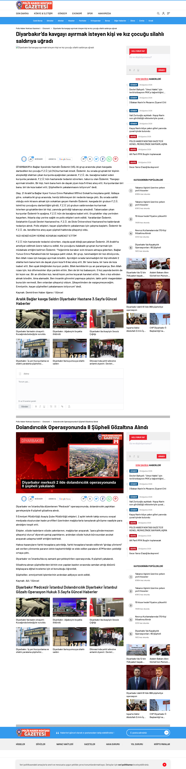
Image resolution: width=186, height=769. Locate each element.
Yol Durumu (137, 744)
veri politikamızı (125, 764)
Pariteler (82, 20)
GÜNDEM (62, 13)
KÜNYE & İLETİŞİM (43, 13)
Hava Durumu (113, 744)
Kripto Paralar (162, 744)
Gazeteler (89, 744)
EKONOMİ (77, 13)
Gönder (24, 406)
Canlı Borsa (37, 20)
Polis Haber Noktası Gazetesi (28, 28)
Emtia (141, 20)
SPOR (90, 13)
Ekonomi (46, 28)
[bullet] (55, 406)
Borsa (107, 20)
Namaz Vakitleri (65, 744)
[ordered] (51, 406)
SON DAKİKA (22, 13)
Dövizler (50, 20)
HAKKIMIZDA (104, 13)
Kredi (151, 20)
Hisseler (71, 20)
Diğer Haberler (120, 20)
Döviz (132, 20)
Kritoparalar (96, 20)
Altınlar (61, 20)
